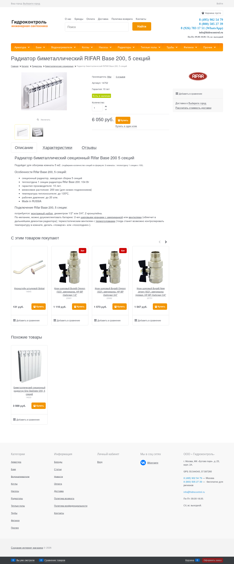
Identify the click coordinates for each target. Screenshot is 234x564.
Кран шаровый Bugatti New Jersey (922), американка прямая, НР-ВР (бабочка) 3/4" (150, 291)
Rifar (109, 76)
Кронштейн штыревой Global (29, 288)
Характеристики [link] (57, 147)
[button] (106, 106)
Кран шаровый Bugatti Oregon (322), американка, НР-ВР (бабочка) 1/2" (69, 291)
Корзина (189, 560)
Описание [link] (24, 147)
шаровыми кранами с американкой (102, 217)
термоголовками (105, 221)
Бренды (79, 19)
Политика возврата (122, 19)
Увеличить (45, 119)
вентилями (135, 217)
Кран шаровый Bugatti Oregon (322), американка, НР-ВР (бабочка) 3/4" (110, 291)
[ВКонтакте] (143, 462)
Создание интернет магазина (27, 547)
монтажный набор (42, 213)
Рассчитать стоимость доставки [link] (193, 107)
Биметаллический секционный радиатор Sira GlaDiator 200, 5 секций (29, 391)
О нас (68, 19)
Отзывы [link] (89, 147)
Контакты (141, 19)
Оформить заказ (213, 560)
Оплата (90, 19)
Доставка (103, 19)
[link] (31, 3)
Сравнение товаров (54, 560)
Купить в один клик (126, 126)
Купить (124, 120)
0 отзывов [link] (120, 76)
